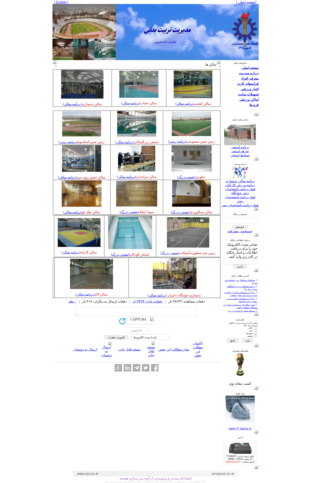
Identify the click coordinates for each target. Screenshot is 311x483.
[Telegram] (136, 368)
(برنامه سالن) (184, 103)
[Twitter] (145, 368)
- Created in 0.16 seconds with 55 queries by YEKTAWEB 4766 (174, 481)
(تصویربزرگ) (186, 177)
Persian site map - (114, 481)
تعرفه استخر (240, 151)
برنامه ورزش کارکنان (240, 185)
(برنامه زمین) (177, 141)
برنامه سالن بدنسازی (240, 181)
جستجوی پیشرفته (240, 231)
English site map (133, 481)
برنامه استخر (240, 147)
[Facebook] (154, 368)
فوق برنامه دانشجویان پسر (240, 205)
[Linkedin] (127, 368)
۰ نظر (72, 301)
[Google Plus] (118, 368)
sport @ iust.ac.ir (240, 428)
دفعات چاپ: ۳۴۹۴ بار (147, 301)
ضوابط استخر (240, 155)
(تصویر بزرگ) (180, 212)
